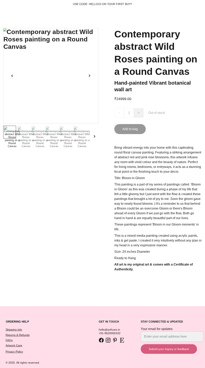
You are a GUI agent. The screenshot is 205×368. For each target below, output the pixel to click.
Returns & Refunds (18, 335)
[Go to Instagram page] (108, 340)
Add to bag (130, 129)
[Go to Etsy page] (122, 340)
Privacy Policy (14, 351)
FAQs (9, 340)
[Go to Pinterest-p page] (115, 340)
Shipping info (14, 329)
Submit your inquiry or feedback (169, 349)
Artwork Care (14, 345)
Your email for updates (157, 329)
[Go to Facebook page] (101, 340)
